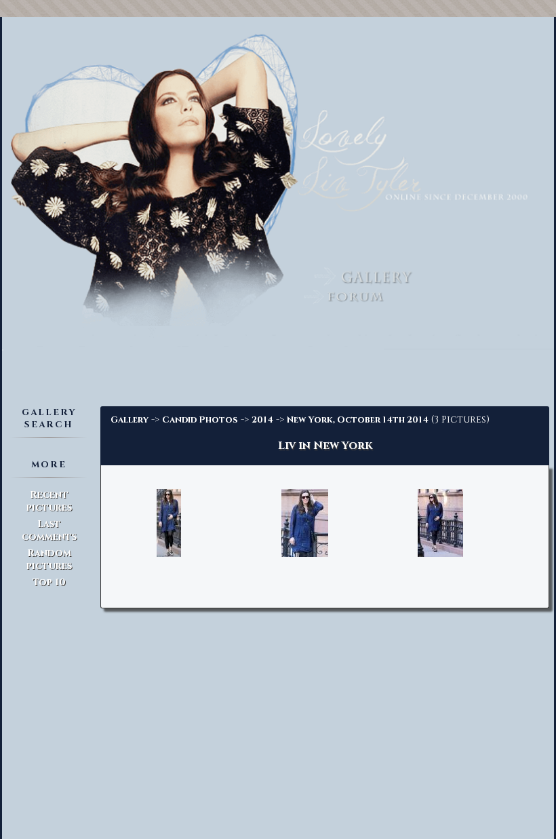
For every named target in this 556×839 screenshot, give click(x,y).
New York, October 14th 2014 (358, 420)
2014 (262, 420)
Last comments (49, 530)
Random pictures (49, 559)
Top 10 (49, 582)
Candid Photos (200, 420)
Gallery (129, 420)
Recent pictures (49, 501)
